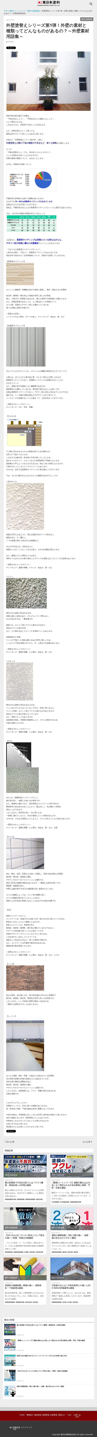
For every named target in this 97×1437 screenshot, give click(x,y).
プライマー (20, 1199)
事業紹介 (30, 1415)
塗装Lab (61, 1415)
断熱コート (55, 1202)
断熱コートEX (64, 1202)
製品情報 (37, 1415)
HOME (22, 1415)
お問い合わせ (77, 1416)
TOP (5, 11)
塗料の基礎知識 (33, 11)
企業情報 (53, 1415)
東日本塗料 (48, 3)
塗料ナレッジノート (17, 11)
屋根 (64, 1302)
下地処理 (39, 1199)
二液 (75, 1252)
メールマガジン (30, 1199)
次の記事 (86, 1141)
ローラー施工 (19, 1302)
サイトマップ (26, 1427)
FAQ (69, 1415)
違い (26, 1252)
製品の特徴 (39, 1252)
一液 (64, 1252)
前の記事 (10, 1141)
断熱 (69, 1302)
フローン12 (8, 1252)
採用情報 (45, 1415)
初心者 (31, 1252)
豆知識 (69, 1252)
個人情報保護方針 (14, 1428)
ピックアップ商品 (10, 1199)
